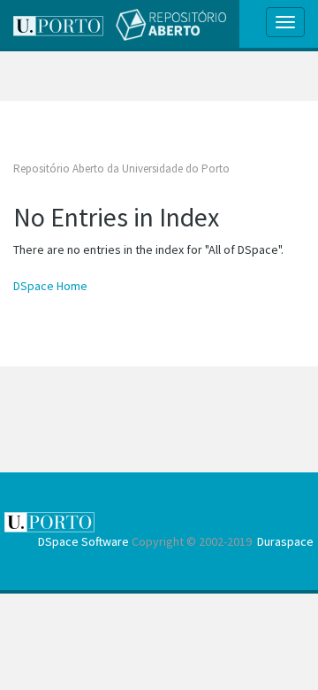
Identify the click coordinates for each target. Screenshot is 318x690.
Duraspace (285, 541)
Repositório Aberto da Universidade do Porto (121, 168)
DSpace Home (50, 286)
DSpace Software (83, 541)
